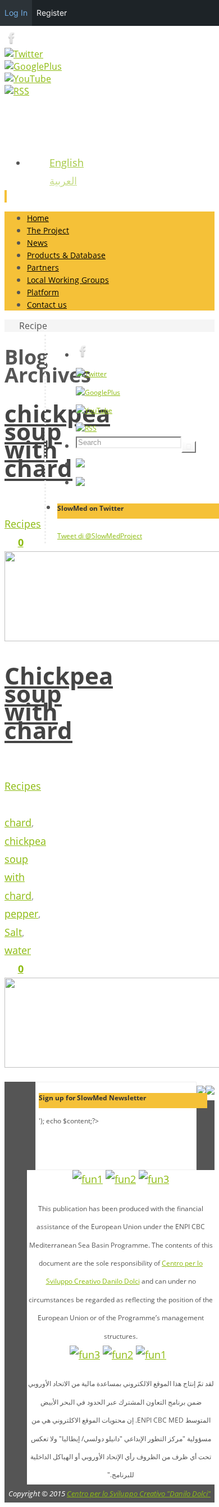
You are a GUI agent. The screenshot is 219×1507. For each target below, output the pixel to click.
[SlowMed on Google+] (33, 66)
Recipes (22, 523)
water (17, 950)
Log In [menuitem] (16, 12)
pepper (21, 913)
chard (17, 822)
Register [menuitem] (51, 12)
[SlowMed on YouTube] (27, 79)
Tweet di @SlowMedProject (99, 536)
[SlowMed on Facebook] (11, 41)
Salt (13, 932)
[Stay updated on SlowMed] (16, 91)
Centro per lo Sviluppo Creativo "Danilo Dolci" (139, 1493)
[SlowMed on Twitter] (23, 54)
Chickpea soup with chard (58, 702)
